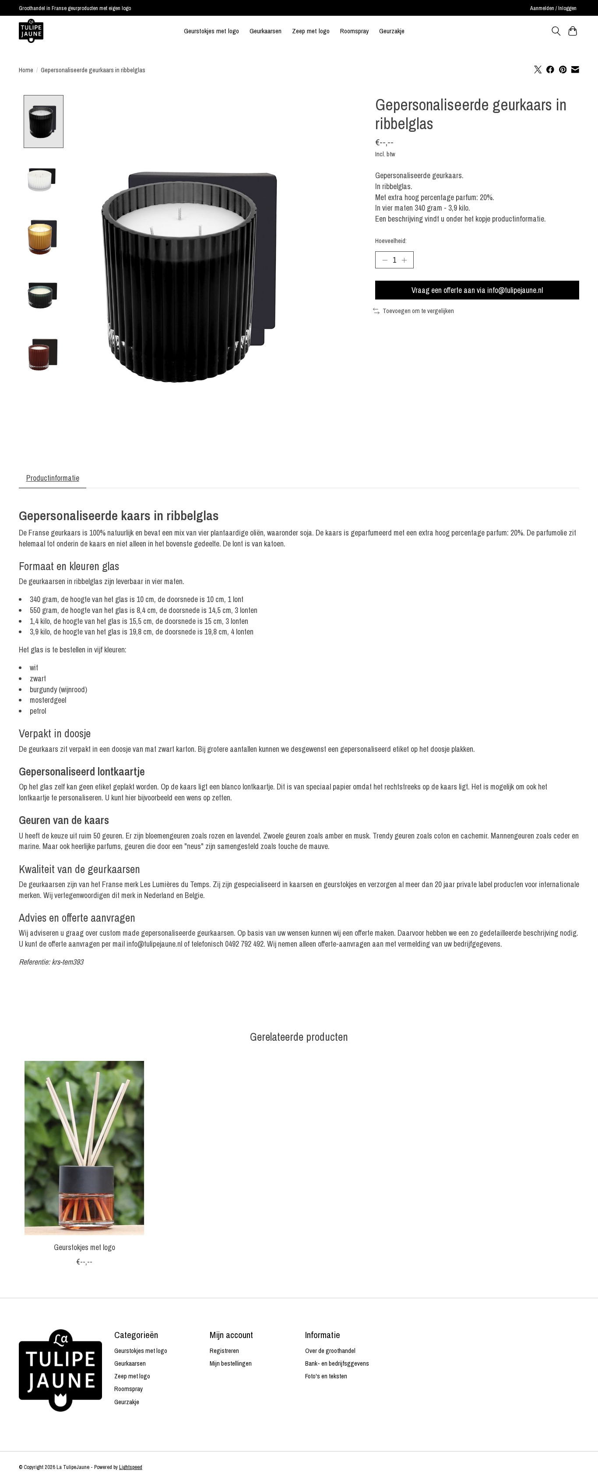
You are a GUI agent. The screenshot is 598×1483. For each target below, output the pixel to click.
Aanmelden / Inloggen (553, 8)
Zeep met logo (311, 30)
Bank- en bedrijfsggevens (337, 1363)
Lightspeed (130, 1467)
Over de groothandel (330, 1350)
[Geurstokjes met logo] (84, 1148)
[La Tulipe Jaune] (31, 31)
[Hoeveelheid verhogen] (404, 260)
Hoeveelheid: (391, 240)
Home (26, 70)
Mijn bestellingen (231, 1363)
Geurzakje (392, 30)
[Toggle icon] (555, 31)
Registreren (224, 1350)
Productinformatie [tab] (52, 478)
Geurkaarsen (265, 30)
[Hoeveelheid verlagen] (385, 260)
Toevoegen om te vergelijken (418, 310)
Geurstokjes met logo (211, 30)
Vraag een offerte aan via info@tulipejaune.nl (477, 290)
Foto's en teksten (326, 1376)
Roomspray (354, 30)
